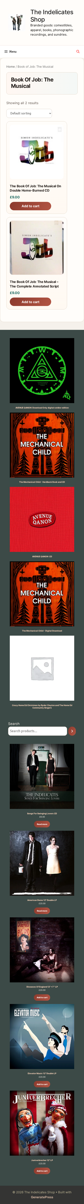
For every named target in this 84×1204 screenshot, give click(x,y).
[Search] (72, 731)
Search (14, 724)
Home (10, 67)
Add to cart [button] (30, 206)
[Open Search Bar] (78, 51)
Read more (42, 824)
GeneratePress (42, 1197)
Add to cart (42, 997)
